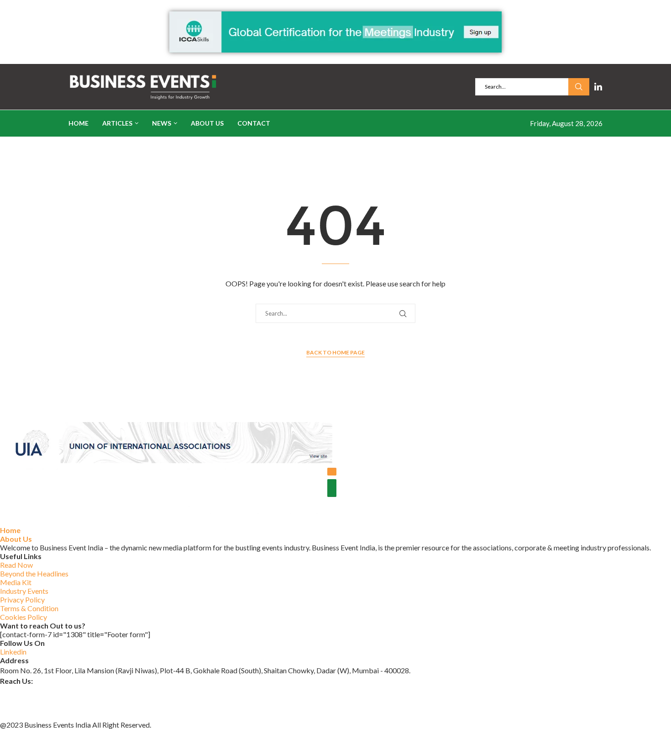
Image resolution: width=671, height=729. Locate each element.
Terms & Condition (29, 608)
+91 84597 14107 (28, 714)
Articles (117, 123)
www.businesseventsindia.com (47, 702)
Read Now (16, 564)
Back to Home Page (335, 352)
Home (78, 123)
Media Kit (15, 582)
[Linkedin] (598, 87)
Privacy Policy (22, 599)
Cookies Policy (23, 617)
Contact (253, 123)
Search (578, 86)
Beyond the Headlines (34, 573)
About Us (207, 123)
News (161, 123)
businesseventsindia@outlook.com (54, 691)
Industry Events (24, 590)
